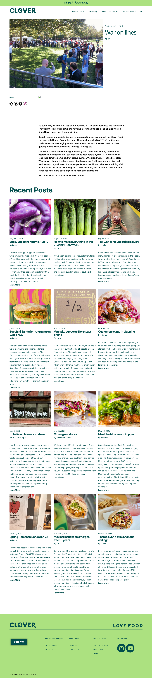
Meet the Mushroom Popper (116, 434)
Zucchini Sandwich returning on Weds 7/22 (30, 333)
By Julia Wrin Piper (18, 437)
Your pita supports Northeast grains (72, 333)
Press (95, 654)
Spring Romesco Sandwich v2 (29, 537)
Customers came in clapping (116, 331)
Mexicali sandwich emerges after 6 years (71, 538)
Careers (73, 646)
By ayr (107, 38)
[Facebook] (11, 104)
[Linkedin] (20, 104)
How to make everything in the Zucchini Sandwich (73, 243)
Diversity (74, 650)
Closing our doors (65, 434)
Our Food (49, 650)
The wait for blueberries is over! (118, 241)
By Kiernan (103, 335)
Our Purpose (51, 646)
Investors (98, 650)
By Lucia (13, 245)
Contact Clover (100, 646)
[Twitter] (16, 104)
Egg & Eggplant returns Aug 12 (29, 241)
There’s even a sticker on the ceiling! (116, 538)
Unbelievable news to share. (27, 434)
